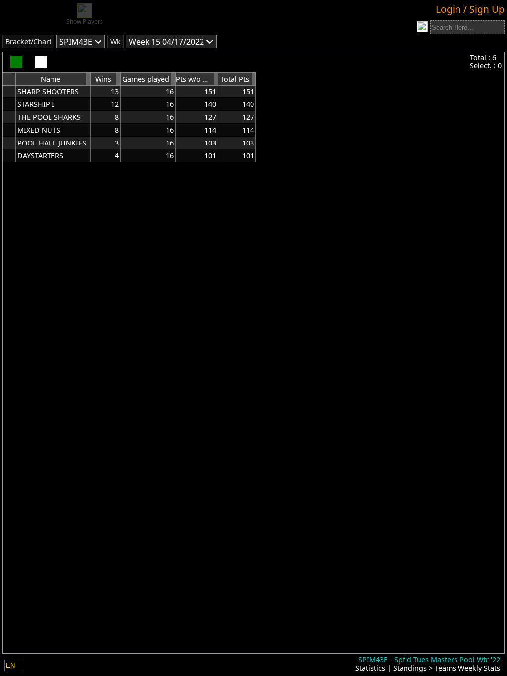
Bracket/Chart (28, 41)
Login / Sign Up (470, 9)
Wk (115, 41)
